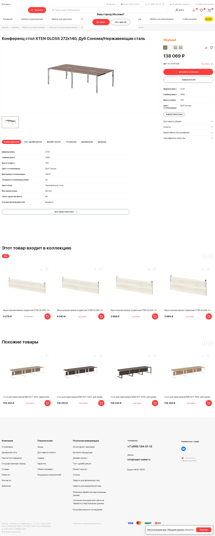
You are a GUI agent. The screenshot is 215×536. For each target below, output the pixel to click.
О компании (7, 447)
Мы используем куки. (157, 530)
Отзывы (5, 469)
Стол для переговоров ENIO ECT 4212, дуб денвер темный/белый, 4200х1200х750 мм (80, 397)
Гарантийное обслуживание (176, 132)
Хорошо (204, 530)
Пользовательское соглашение (87, 509)
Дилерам (102, 142)
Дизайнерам (87, 142)
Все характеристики (64, 212)
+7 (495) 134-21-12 (155, 4)
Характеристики (11, 142)
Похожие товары (20, 341)
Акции (40, 447)
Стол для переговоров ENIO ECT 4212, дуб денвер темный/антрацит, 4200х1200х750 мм (134, 397)
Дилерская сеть (9, 452)
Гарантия (41, 463)
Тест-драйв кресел (33, 142)
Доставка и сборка (172, 121)
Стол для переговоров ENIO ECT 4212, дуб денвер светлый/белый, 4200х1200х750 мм (188, 397)
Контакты (6, 4)
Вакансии (6, 486)
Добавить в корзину (188, 72)
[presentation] (204, 256)
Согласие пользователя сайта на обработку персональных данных (88, 502)
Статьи (76, 475)
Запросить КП (188, 80)
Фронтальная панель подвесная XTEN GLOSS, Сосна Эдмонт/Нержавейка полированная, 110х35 (188, 310)
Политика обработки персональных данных (89, 493)
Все (5, 256)
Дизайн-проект (54, 142)
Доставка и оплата (46, 452)
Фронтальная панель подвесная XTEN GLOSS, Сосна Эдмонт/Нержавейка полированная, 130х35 (134, 310)
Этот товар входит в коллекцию (36, 247)
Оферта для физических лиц (86, 480)
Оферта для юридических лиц (87, 486)
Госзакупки (71, 142)
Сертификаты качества (174, 138)
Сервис (40, 458)
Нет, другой (120, 22)
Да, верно (101, 22)
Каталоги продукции (82, 452)
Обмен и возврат (45, 469)
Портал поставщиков (12, 458)
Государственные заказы (14, 463)
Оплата (166, 127)
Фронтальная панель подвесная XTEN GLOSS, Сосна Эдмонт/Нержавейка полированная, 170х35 (27, 310)
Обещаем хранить (175, 530)
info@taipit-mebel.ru (181, 4)
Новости (6, 475)
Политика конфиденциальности (87, 523)
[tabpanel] (10, 122)
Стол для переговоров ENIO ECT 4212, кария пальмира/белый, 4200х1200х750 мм (27, 397)
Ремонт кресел (80, 469)
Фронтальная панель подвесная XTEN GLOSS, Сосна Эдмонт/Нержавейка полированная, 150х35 (80, 310)
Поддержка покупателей (49, 475)
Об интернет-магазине (84, 447)
